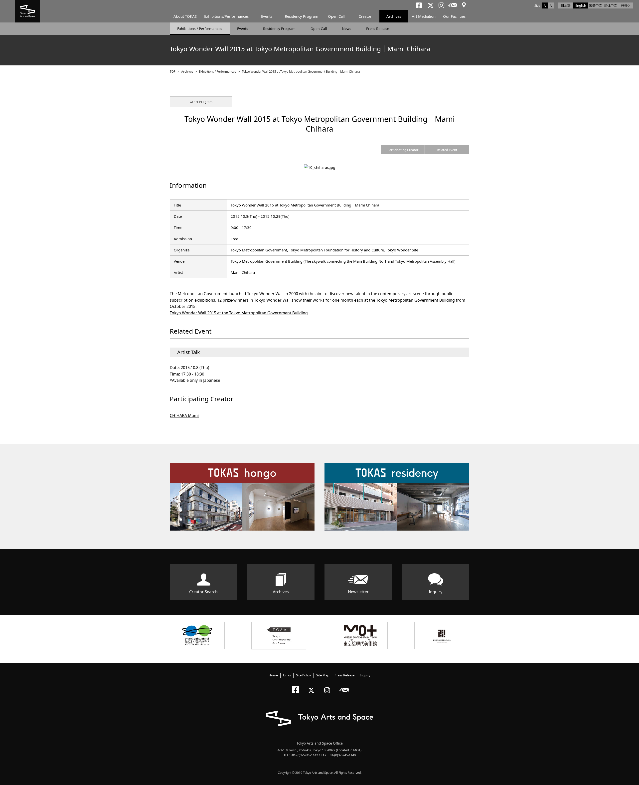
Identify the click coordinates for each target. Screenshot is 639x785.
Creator (365, 16)
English (580, 5)
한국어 (626, 5)
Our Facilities (454, 16)
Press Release (377, 28)
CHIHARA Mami (184, 415)
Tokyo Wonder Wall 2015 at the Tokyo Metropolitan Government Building (239, 313)
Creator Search (203, 591)
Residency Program (301, 16)
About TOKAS (185, 16)
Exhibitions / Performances (199, 28)
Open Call (336, 16)
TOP (172, 71)
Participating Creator (402, 150)
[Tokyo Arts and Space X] (312, 686)
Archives (393, 16)
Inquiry (435, 591)
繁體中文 (595, 5)
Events (266, 16)
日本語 (566, 5)
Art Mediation (424, 16)
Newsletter (358, 591)
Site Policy (303, 675)
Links (287, 675)
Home (273, 675)
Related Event (447, 150)
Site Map (322, 675)
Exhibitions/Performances (226, 16)
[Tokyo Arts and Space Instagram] (328, 686)
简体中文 (610, 5)
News (346, 28)
